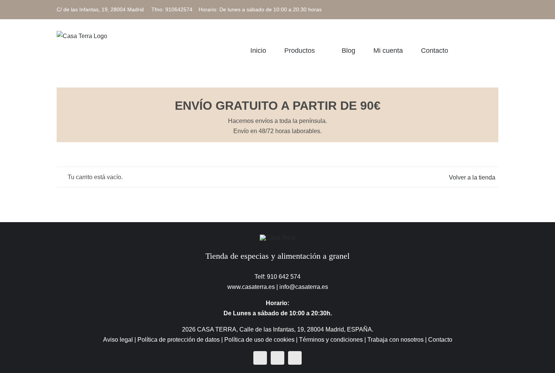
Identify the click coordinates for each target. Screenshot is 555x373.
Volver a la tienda (472, 177)
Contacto (440, 339)
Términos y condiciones (331, 339)
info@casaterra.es (303, 287)
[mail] (295, 358)
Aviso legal (118, 339)
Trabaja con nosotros (395, 339)
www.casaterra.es (251, 287)
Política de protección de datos (178, 339)
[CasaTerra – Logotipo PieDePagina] (277, 237)
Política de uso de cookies (259, 339)
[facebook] (260, 358)
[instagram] (277, 358)
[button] (495, 50)
